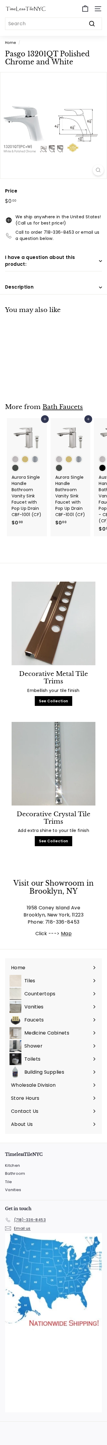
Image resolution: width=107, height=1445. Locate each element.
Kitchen (12, 1165)
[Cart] (85, 8)
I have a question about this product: (40, 260)
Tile (8, 1182)
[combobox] (53, 23)
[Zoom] (98, 170)
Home (10, 42)
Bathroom (15, 1173)
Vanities (13, 1190)
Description (19, 287)
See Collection (53, 701)
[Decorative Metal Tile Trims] (53, 624)
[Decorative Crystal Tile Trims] (53, 764)
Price (11, 191)
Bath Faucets (63, 407)
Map (66, 933)
